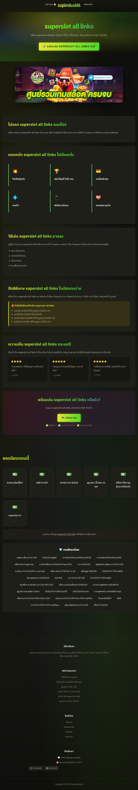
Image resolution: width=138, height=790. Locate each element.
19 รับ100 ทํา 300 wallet (100, 578)
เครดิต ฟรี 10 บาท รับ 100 (69, 691)
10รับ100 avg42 (49, 557)
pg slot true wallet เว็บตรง (28, 591)
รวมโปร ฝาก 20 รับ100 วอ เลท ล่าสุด (30, 571)
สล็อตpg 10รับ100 (89, 571)
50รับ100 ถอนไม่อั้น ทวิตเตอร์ (69, 682)
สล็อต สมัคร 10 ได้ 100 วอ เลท (63, 571)
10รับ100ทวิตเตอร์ (81, 591)
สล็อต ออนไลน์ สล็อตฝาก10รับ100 (73, 584)
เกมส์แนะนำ (65, 4)
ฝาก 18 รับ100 (84, 564)
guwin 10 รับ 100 (69, 687)
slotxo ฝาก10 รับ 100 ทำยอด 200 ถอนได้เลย (74, 598)
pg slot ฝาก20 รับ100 (69, 701)
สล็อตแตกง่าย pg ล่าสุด (24, 564)
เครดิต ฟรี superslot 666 (69, 696)
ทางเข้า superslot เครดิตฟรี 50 (105, 584)
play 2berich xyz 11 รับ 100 (76, 605)
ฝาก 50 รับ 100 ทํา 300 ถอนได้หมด (45, 605)
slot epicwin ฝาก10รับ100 (38, 578)
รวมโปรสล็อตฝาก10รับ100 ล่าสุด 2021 (55, 564)
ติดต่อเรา (69, 736)
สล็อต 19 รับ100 (101, 605)
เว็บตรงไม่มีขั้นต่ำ (104, 598)
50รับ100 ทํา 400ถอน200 (56, 591)
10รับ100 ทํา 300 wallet (112, 571)
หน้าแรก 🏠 (50, 4)
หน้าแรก (69, 722)
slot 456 (58, 578)
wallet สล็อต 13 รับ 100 (27, 557)
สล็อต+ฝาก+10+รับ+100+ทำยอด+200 (33, 598)
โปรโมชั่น (69, 732)
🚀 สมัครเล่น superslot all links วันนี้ (69, 46)
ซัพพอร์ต (88, 4)
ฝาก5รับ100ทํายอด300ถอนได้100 (76, 557)
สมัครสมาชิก (69, 727)
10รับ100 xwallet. (69, 677)
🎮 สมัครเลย (69, 418)
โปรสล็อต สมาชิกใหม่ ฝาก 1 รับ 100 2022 (36, 584)
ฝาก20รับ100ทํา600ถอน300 (109, 557)
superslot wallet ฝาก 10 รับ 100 (109, 564)
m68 (119, 598)
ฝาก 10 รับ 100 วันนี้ (76, 578)
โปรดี (77, 4)
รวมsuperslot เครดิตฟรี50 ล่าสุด (107, 591)
